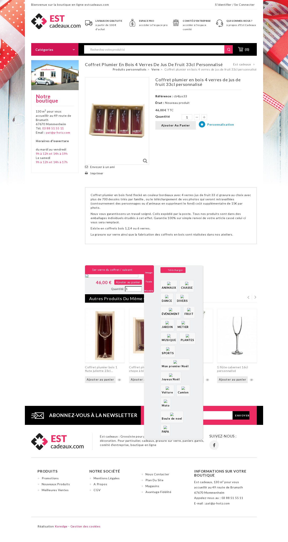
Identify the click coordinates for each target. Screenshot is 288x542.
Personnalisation (220, 124)
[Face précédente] (88, 269)
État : (159, 102)
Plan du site (154, 480)
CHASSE (187, 287)
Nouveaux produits (56, 484)
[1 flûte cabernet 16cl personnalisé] (237, 336)
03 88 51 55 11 (53, 128)
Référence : (164, 96)
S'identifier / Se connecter (235, 4)
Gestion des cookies (85, 526)
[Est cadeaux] (56, 21)
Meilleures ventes (55, 490)
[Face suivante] (135, 269)
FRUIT (189, 314)
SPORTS (168, 353)
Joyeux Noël (171, 379)
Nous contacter (157, 474)
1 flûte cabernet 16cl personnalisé (232, 369)
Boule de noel (172, 418)
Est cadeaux (242, 64)
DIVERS (182, 300)
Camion (183, 392)
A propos (100, 484)
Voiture (167, 392)
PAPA (165, 431)
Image (149, 272)
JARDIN (167, 327)
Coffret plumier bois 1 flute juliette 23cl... (101, 369)
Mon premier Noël (175, 366)
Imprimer (96, 173)
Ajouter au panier (128, 282)
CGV (97, 490)
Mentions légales (107, 478)
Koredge (61, 526)
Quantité (162, 116)
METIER (183, 327)
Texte (148, 281)
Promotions (50, 478)
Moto (166, 405)
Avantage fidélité (158, 492)
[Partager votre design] (89, 282)
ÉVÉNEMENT (171, 314)
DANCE (167, 300)
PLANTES (187, 340)
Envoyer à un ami (102, 167)
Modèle (148, 290)
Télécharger (175, 270)
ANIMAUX (169, 287)
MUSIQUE (169, 340)
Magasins (152, 486)
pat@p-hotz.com (58, 132)
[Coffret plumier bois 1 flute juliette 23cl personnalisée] (105, 336)
